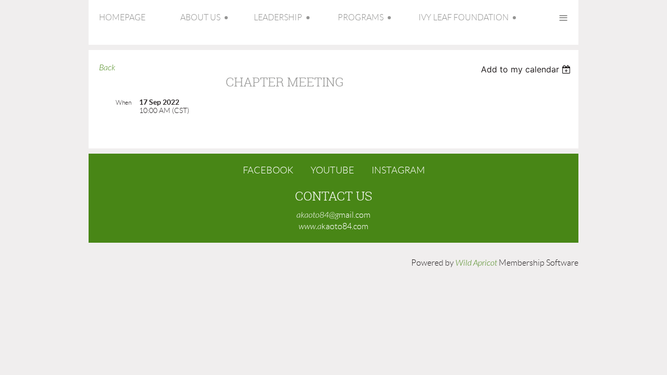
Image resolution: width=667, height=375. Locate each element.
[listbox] (527, 69)
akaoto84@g (318, 215)
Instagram (398, 170)
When (123, 102)
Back (107, 67)
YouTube (332, 170)
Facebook (268, 170)
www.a (310, 226)
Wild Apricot (476, 263)
